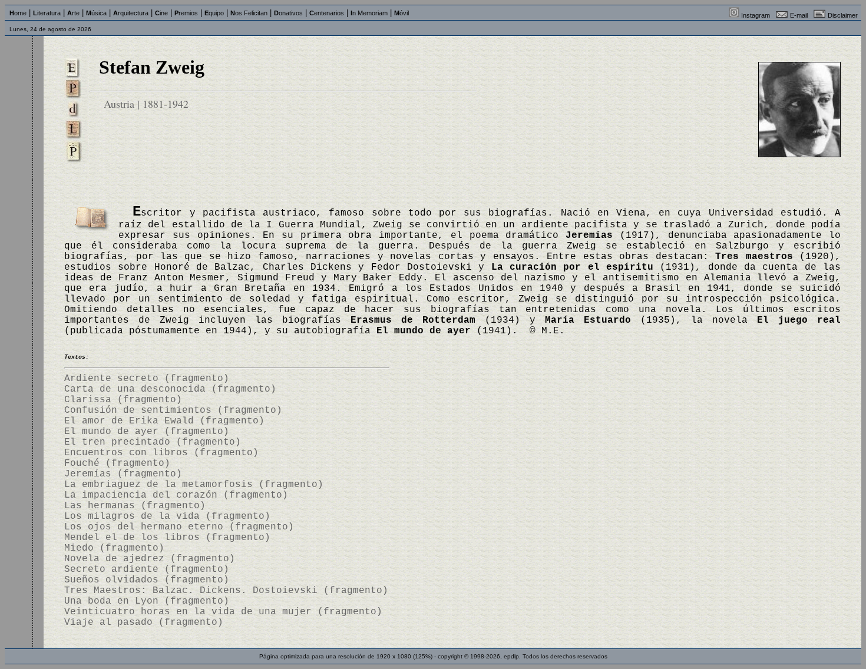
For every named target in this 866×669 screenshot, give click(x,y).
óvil (401, 12)
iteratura (47, 12)
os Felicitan (248, 12)
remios (186, 12)
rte (73, 12)
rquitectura (130, 12)
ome (18, 12)
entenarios (326, 12)
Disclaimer (843, 15)
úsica (96, 12)
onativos (288, 12)
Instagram (755, 15)
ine (161, 12)
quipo (214, 12)
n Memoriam (369, 12)
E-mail (799, 15)
